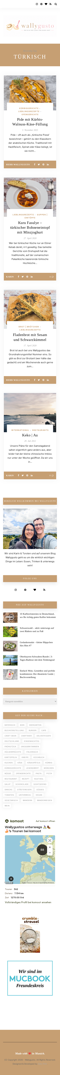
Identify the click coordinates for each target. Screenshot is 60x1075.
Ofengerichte (30, 114)
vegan (39, 795)
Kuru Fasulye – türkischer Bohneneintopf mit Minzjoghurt (30, 227)
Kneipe (25, 757)
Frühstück (10, 746)
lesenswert (32, 768)
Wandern (27, 800)
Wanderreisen (44, 800)
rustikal (39, 779)
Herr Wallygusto (18, 164)
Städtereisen (24, 789)
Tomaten (9, 795)
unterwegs (25, 795)
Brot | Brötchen (29, 327)
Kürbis (48, 763)
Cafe (43, 730)
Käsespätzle (33, 763)
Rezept (25, 779)
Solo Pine (42, 1064)
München (49, 768)
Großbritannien (30, 746)
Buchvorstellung (14, 730)
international (20, 430)
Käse (20, 763)
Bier (22, 725)
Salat (8, 784)
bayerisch (10, 725)
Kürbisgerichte (28, 108)
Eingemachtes (31, 741)
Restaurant (11, 779)
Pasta (39, 773)
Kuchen (9, 763)
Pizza (49, 773)
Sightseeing (40, 784)
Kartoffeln (11, 757)
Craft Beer (10, 736)
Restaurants (40, 430)
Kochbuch (39, 757)
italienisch (32, 752)
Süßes (40, 789)
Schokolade (22, 784)
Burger (32, 730)
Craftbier (26, 736)
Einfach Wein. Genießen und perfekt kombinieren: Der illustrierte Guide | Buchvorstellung (37, 674)
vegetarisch (11, 800)
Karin (10, 277)
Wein (7, 806)
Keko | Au (30, 435)
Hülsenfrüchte (13, 752)
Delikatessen (44, 736)
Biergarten (35, 725)
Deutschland (12, 741)
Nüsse (8, 773)
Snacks (8, 789)
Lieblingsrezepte (29, 111)
